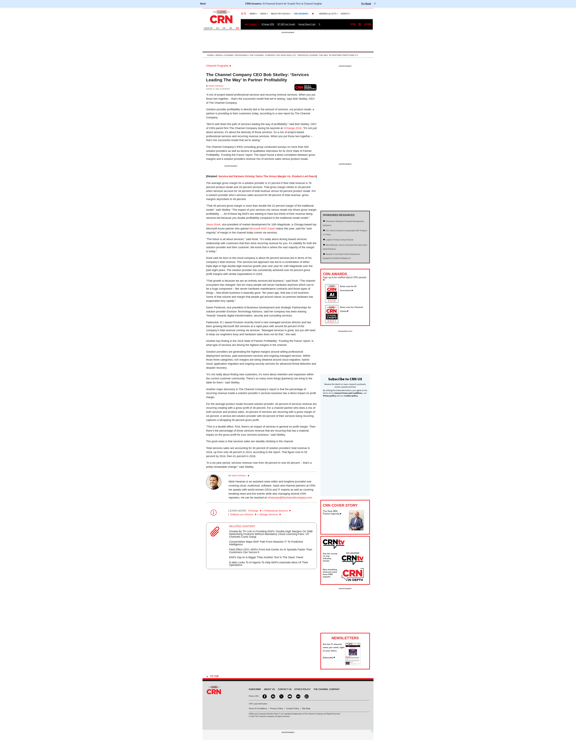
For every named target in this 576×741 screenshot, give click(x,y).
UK (230, 28)
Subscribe (328, 657)
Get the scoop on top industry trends (330, 557)
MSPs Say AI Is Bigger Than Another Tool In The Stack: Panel (266, 557)
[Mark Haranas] (213, 488)
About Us (269, 689)
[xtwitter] (281, 696)
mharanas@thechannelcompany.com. (290, 497)
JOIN (352, 24)
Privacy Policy (276, 708)
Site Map (306, 708)
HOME (210, 55)
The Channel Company (327, 689)
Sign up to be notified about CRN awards (344, 277)
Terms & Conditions (258, 708)
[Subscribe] (352, 664)
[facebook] (264, 696)
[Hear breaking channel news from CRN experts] (353, 574)
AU (217, 28)
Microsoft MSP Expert (262, 228)
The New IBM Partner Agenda (331, 512)
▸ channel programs (234, 55)
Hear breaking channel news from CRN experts (330, 573)
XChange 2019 (293, 128)
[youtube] (289, 696)
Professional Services (276, 510)
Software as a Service (242, 514)
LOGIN (367, 24)
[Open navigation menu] (243, 13)
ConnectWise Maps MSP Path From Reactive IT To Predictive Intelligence (266, 543)
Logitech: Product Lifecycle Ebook (339, 240)
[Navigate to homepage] (221, 23)
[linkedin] (272, 696)
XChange (253, 510)
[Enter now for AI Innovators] (333, 301)
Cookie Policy (292, 708)
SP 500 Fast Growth (286, 24)
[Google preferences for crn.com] (305, 87)
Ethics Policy (302, 689)
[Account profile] (359, 24)
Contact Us (284, 689)
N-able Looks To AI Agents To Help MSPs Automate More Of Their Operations (268, 564)
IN (211, 28)
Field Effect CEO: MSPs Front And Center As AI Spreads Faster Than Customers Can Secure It (270, 551)
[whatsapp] (306, 696)
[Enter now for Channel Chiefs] (333, 322)
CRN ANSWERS (301, 13)
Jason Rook (213, 224)
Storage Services (269, 514)
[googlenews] (298, 696)
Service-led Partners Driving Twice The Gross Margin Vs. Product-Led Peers (267, 176)
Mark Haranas (216, 86)
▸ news (217, 55)
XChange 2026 (267, 24)
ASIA (206, 28)
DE (224, 28)
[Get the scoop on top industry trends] (353, 559)
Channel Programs (217, 65)
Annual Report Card (306, 24)
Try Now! (366, 3)
